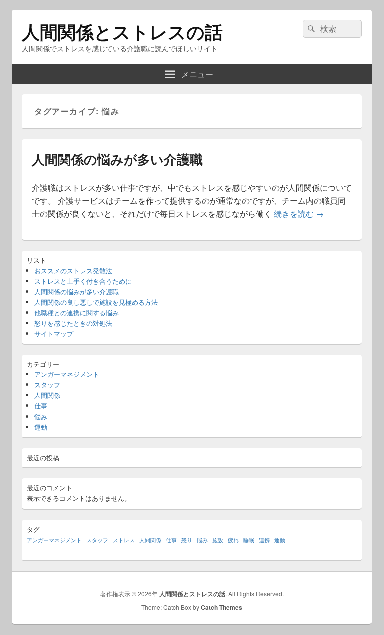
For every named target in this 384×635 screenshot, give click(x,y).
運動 (41, 427)
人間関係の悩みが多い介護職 (117, 159)
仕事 (41, 405)
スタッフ (47, 385)
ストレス (124, 540)
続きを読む (299, 214)
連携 (264, 540)
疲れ (233, 540)
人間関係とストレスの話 (122, 31)
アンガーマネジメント (67, 374)
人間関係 (47, 395)
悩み (41, 417)
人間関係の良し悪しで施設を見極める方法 (96, 302)
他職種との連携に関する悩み (76, 313)
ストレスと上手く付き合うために (83, 281)
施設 (218, 540)
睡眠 (249, 540)
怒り (187, 540)
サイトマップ (54, 333)
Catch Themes (221, 607)
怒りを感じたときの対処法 (73, 323)
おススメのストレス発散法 (73, 271)
